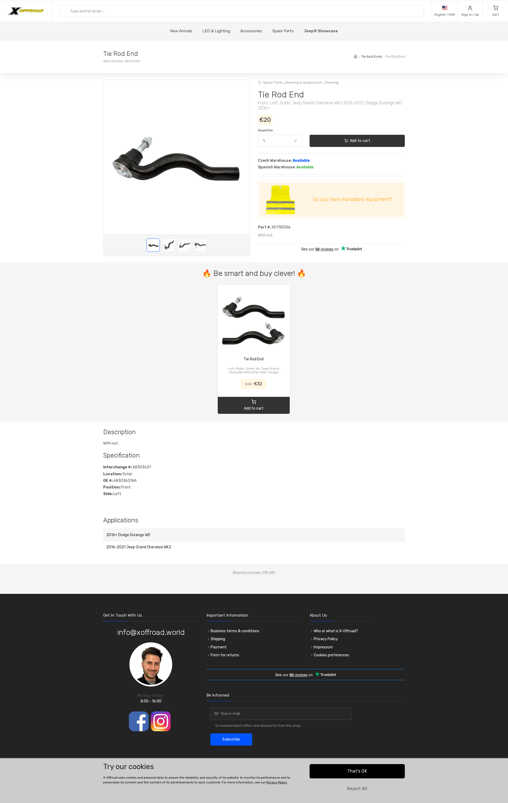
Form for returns (225, 655)
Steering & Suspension (303, 82)
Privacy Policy (326, 639)
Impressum (323, 647)
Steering (332, 82)
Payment (219, 647)
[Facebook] (139, 721)
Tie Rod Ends (371, 57)
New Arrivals (181, 31)
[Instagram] (161, 721)
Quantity (265, 130)
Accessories (251, 31)
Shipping (218, 639)
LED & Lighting (216, 31)
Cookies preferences (331, 655)
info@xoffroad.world (151, 632)
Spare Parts (283, 31)
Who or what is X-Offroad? (336, 631)
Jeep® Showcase (321, 31)
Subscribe (231, 739)
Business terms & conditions (235, 631)
